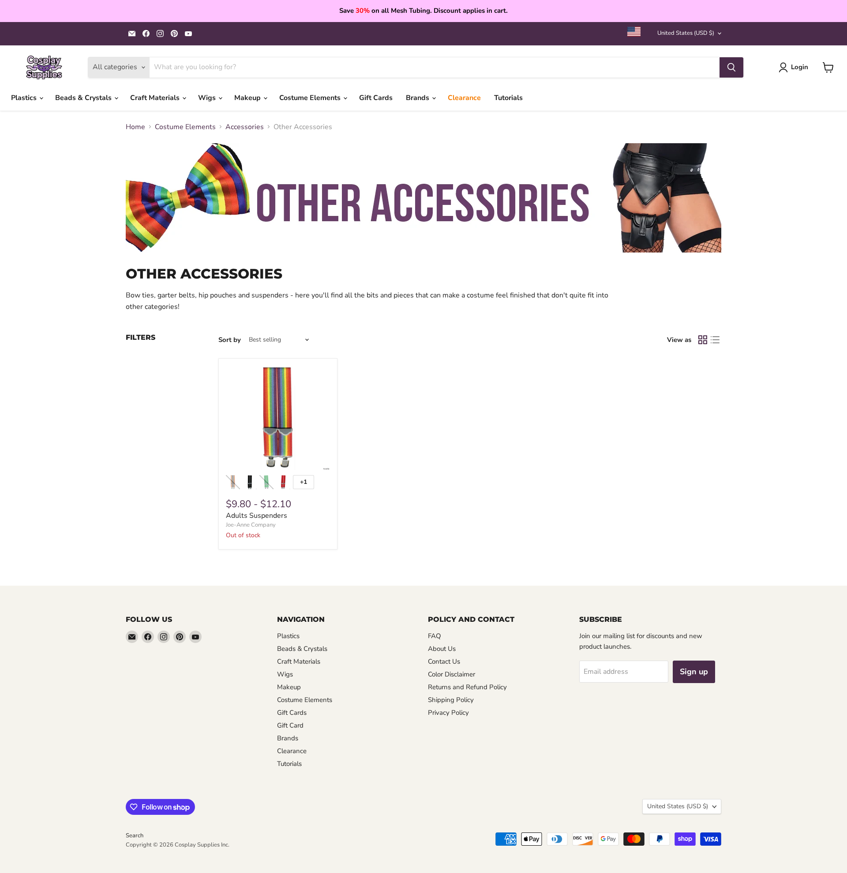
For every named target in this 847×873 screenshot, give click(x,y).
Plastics (24, 98)
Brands (418, 98)
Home (135, 127)
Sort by (229, 340)
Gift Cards (376, 98)
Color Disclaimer (451, 674)
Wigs (207, 98)
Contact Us (444, 661)
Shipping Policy (451, 699)
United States (685, 33)
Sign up (694, 671)
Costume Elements (310, 98)
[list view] (715, 340)
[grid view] (703, 340)
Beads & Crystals (84, 98)
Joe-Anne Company (251, 525)
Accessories (244, 127)
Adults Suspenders (256, 515)
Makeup (248, 98)
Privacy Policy (448, 712)
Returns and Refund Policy (467, 687)
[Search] (731, 67)
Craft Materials (155, 98)
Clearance (464, 98)
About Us (442, 648)
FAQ (434, 636)
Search (134, 836)
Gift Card (290, 725)
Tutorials (508, 98)
